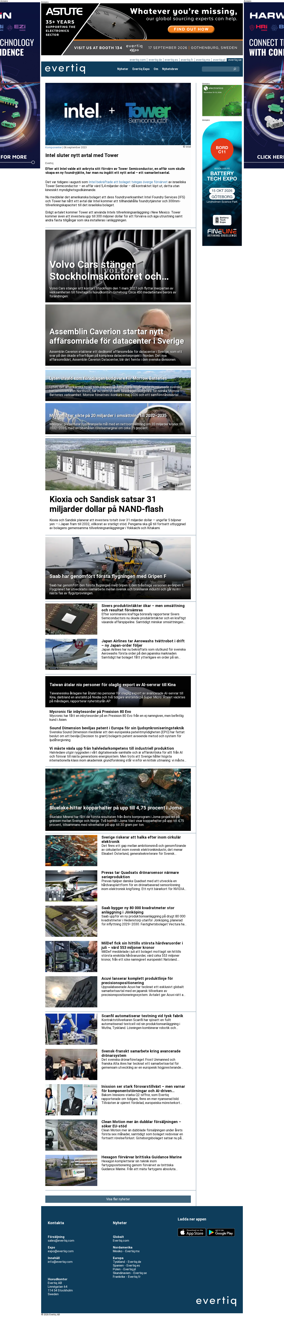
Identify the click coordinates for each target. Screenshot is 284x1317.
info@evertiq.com (60, 1262)
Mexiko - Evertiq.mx (126, 1251)
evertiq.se (235, 59)
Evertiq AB (65, 69)
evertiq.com (138, 59)
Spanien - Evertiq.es (126, 1265)
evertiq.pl (219, 59)
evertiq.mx (203, 59)
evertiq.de (155, 59)
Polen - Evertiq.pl (124, 1269)
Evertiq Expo (141, 69)
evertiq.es (171, 59)
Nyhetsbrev (170, 69)
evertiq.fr (187, 59)
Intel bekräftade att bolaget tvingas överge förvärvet (128, 182)
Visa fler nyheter (118, 1199)
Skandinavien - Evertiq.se (130, 1273)
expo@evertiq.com (61, 1251)
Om (156, 69)
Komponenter (53, 147)
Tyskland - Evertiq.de (127, 1262)
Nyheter (122, 69)
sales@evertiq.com (61, 1240)
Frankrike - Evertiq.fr (127, 1277)
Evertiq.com (121, 1240)
